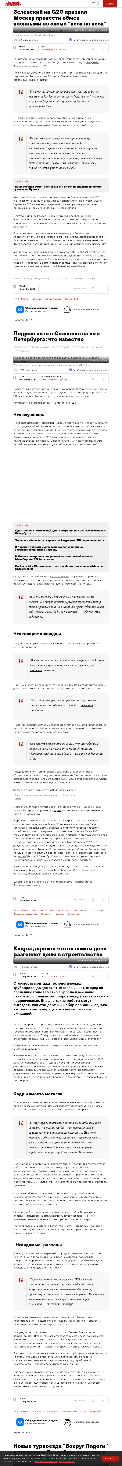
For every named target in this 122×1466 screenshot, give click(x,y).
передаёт (67, 430)
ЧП (93, 910)
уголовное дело (59, 576)
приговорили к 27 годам (40, 845)
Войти (110, 3)
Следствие (46, 914)
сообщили (90, 440)
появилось (48, 233)
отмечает (42, 197)
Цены (83, 1411)
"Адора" (92, 1077)
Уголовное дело (74, 914)
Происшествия (81, 910)
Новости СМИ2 (22, 320)
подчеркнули (91, 611)
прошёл (53, 252)
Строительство (69, 1411)
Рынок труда (96, 1411)
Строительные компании (45, 1411)
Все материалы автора (54, 49)
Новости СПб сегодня (60, 910)
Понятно (110, 1458)
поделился (87, 705)
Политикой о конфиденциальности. (55, 1461)
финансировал (77, 852)
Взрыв (102, 910)
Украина (37, 299)
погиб (27, 870)
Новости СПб (39, 910)
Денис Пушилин (69, 255)
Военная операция (53, 299)
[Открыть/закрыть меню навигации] (94, 3)
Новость (25, 299)
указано (80, 753)
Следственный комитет (25, 914)
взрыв (62, 422)
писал (22, 856)
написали (36, 670)
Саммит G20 (71, 299)
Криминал (59, 914)
